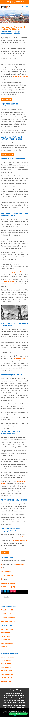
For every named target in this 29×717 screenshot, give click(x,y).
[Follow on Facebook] (2, 591)
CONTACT (5, 552)
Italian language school (13, 272)
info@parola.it (19, 564)
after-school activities (20, 541)
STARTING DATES (6, 639)
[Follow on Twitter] (5, 591)
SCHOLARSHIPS (6, 667)
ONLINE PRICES (5, 636)
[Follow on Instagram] (11, 591)
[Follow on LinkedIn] (8, 591)
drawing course (9, 281)
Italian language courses (20, 76)
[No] (27, 712)
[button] (18, 714)
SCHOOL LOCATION (7, 154)
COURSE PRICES (5, 633)
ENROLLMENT (5, 646)
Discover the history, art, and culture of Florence (14, 15)
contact (20, 537)
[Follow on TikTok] (14, 591)
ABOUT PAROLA (6, 99)
